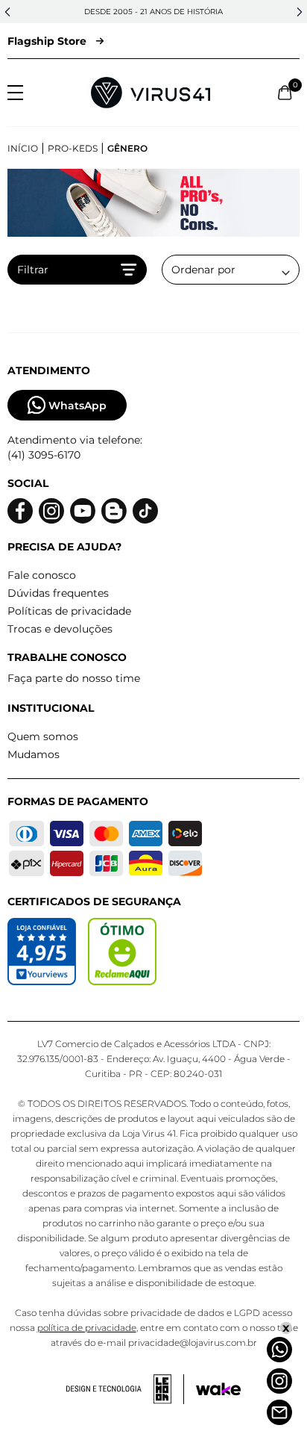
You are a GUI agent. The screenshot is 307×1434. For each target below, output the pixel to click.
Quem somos (42, 736)
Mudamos (33, 754)
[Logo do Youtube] (82, 511)
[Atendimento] (279, 1412)
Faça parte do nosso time (73, 678)
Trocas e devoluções (60, 629)
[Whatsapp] (279, 1349)
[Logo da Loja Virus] (150, 92)
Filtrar (32, 269)
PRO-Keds (73, 148)
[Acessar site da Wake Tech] (218, 1389)
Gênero (127, 148)
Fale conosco (41, 575)
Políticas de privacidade (69, 611)
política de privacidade (86, 1327)
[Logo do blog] (114, 511)
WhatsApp (77, 405)
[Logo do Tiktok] (145, 511)
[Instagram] (279, 1381)
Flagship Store (46, 41)
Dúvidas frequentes (58, 593)
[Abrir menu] (15, 92)
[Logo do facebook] (20, 511)
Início (22, 148)
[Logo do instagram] (51, 511)
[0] (285, 92)
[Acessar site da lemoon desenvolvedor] (125, 1389)
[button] (7, 11)
